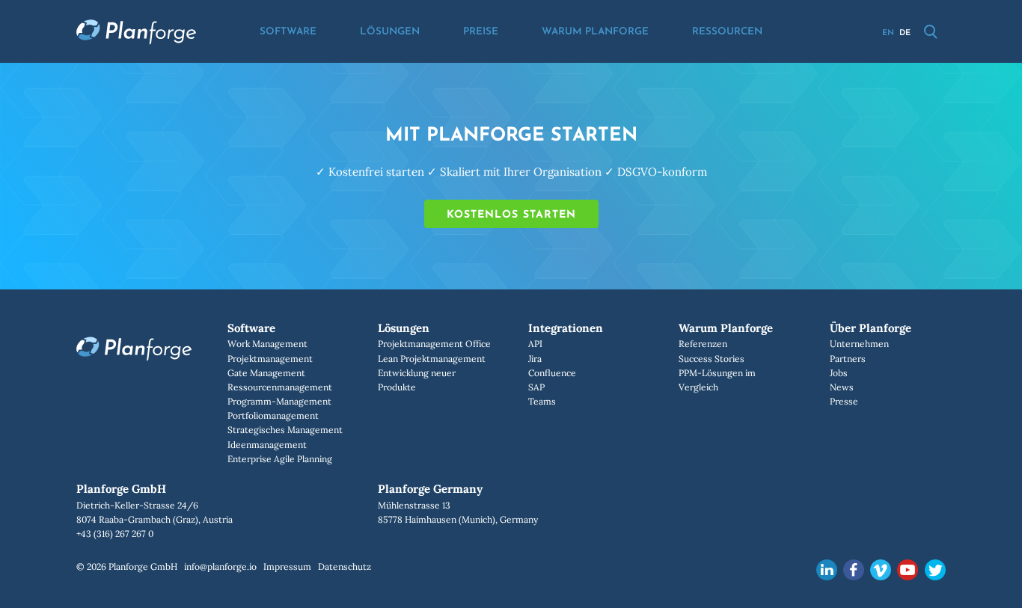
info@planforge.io (220, 566)
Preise (480, 32)
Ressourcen (727, 32)
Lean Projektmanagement (432, 358)
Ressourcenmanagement (279, 387)
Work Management (267, 343)
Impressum (287, 566)
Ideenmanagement (267, 444)
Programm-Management (279, 401)
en (888, 33)
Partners (848, 358)
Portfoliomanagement (273, 415)
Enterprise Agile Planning (279, 458)
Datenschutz (344, 566)
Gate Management (266, 372)
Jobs (839, 372)
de (905, 33)
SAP (536, 387)
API (535, 343)
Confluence (552, 372)
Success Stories (711, 358)
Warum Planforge (595, 32)
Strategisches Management (285, 429)
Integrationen (565, 328)
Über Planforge (870, 328)
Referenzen (703, 343)
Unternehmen (859, 343)
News (842, 387)
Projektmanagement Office (434, 343)
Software (288, 32)
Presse (844, 401)
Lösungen (390, 32)
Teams (542, 401)
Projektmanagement (270, 358)
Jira (535, 358)
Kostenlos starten (511, 215)
